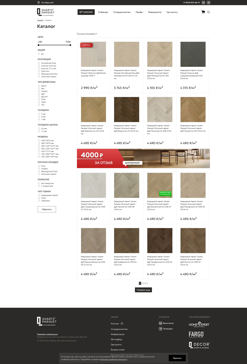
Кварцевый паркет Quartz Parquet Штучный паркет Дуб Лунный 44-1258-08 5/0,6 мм (125, 205)
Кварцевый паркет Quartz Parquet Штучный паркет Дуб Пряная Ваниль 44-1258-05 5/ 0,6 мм (93, 260)
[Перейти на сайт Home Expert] (199, 327)
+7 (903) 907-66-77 (191, 2)
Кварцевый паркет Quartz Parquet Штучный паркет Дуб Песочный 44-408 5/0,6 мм (159, 129)
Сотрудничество (119, 329)
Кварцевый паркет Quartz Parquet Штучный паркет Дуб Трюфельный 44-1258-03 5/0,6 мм (159, 260)
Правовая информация (47, 334)
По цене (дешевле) (86, 33)
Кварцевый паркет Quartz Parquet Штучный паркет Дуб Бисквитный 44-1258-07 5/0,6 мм (159, 205)
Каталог (115, 323)
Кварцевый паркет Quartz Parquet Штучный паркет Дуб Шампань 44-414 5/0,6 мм (92, 129)
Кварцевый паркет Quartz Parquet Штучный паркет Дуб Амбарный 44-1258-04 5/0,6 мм (125, 260)
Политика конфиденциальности (113, 359)
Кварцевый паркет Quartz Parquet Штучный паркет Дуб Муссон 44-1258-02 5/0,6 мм (191, 260)
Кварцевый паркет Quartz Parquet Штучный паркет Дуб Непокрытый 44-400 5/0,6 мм (158, 74)
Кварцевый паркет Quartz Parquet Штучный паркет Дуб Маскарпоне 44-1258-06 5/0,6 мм (192, 205)
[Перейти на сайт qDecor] (199, 345)
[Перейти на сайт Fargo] (196, 337)
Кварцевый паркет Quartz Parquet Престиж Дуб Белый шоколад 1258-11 (93, 73)
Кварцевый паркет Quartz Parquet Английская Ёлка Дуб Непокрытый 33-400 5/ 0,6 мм (126, 74)
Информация (117, 334)
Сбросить (47, 209)
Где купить (116, 344)
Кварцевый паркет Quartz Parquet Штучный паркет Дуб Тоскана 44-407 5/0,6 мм (193, 128)
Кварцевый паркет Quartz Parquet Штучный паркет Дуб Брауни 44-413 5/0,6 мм (126, 128)
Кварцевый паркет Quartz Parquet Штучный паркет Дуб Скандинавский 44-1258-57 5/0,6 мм (93, 205)
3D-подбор (116, 339)
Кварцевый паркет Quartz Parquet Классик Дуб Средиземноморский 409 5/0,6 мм (191, 74)
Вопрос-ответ (118, 349)
